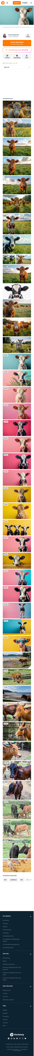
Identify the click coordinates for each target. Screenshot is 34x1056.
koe (5, 889)
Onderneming (7, 939)
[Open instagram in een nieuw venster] (11, 1048)
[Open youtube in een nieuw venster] (24, 1048)
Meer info (6, 66)
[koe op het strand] (17, 670)
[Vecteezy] (3, 3)
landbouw (13, 889)
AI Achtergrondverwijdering (11, 954)
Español (5, 1023)
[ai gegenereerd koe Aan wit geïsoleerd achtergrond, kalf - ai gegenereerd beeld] (17, 300)
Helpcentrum (6, 1000)
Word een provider (8, 1009)
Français (5, 1032)
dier (21, 889)
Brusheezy (6, 930)
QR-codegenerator (8, 957)
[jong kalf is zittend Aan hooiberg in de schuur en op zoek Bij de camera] (17, 109)
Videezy (5, 936)
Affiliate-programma (9, 974)
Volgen (28, 36)
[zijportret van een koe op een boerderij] (17, 721)
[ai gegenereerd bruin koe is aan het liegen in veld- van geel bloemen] (10, 269)
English (5, 1019)
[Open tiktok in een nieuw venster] (19, 1048)
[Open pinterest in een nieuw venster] (16, 1048)
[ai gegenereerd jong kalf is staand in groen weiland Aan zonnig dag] (17, 184)
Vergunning (6, 967)
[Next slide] (27, 889)
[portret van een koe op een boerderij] (17, 780)
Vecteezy (5, 933)
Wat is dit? (15, 63)
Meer (4, 1035)
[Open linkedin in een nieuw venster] (13, 1048)
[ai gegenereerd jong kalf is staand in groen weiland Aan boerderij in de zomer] (17, 146)
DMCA (4, 970)
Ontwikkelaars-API (8, 945)
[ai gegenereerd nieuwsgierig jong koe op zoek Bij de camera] (17, 203)
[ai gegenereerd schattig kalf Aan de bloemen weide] (17, 223)
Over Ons (5, 1006)
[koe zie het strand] (17, 703)
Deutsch (5, 1029)
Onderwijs (6, 942)
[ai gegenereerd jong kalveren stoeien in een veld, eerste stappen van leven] (17, 354)
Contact (5, 1003)
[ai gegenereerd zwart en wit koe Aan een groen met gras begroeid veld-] (17, 243)
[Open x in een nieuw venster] (22, 1048)
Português (6, 1026)
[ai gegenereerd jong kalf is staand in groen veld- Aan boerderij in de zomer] (17, 283)
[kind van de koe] (17, 687)
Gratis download (17, 43)
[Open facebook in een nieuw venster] (8, 1048)
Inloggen (25, 2)
